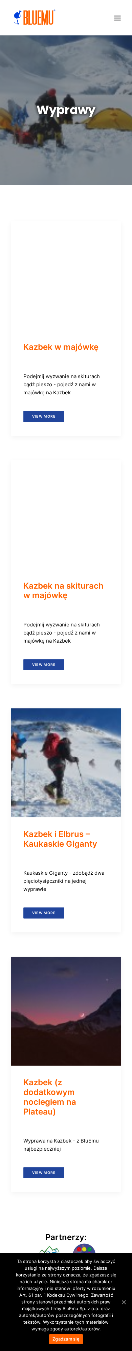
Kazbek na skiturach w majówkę (63, 590)
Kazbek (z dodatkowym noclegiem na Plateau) (49, 1096)
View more (44, 416)
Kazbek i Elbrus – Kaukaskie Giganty (60, 839)
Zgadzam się (66, 1339)
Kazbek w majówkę (60, 347)
